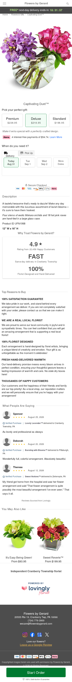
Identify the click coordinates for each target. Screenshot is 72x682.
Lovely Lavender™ (34, 423)
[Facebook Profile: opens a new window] (32, 634)
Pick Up (29, 153)
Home (5, 14)
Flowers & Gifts (17, 14)
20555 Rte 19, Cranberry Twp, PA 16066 (36, 617)
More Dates (61, 162)
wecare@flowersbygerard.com (36, 623)
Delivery (10, 155)
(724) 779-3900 (36, 620)
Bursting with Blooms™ (36, 450)
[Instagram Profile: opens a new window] (25, 634)
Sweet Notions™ (33, 476)
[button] (65, 674)
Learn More (56, 137)
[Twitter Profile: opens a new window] (47, 634)
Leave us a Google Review (36, 645)
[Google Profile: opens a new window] (39, 634)
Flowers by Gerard (36, 3)
